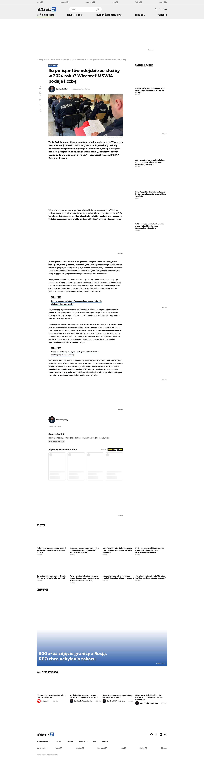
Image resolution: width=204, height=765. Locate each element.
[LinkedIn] (161, 734)
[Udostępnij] (40, 110)
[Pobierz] (40, 105)
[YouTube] (165, 734)
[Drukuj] (40, 100)
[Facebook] (151, 734)
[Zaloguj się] (155, 9)
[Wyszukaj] (97, 9)
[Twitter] (156, 734)
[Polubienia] (40, 87)
